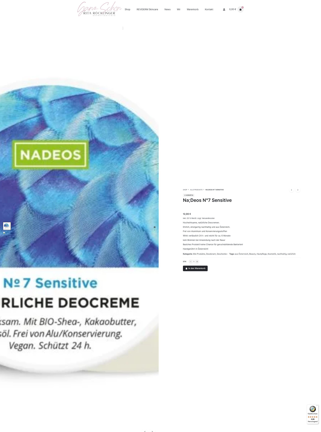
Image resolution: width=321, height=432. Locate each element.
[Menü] (316, 405)
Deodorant (211, 254)
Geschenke (222, 254)
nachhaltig (282, 254)
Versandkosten (208, 218)
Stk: (185, 261)
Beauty (252, 254)
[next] (297, 189)
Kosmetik (272, 254)
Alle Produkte (199, 254)
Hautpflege (262, 254)
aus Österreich (241, 254)
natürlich (292, 254)
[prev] (291, 189)
